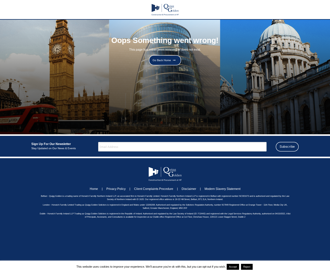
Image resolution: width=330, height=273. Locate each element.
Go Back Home (162, 60)
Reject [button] (246, 266)
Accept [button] (233, 266)
